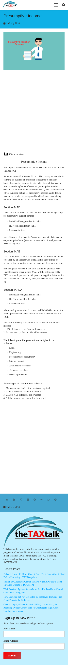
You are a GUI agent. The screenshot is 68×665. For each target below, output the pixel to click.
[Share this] (13, 499)
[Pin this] (34, 499)
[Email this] (6, 499)
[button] (56, 5)
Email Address (10, 641)
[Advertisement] (34, 114)
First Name (9, 628)
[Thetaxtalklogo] (10, 5)
